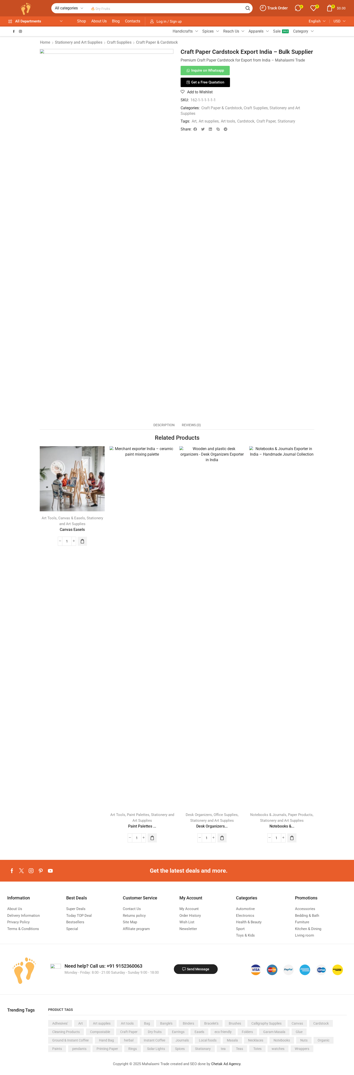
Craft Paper (265, 121)
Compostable (100, 1032)
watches (278, 1049)
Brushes (235, 1023)
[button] (274, 8)
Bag (147, 1023)
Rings (132, 1049)
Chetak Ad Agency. (226, 1064)
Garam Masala (274, 1032)
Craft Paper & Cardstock (157, 42)
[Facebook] (14, 31)
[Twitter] (21, 870)
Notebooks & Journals (268, 815)
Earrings (178, 1032)
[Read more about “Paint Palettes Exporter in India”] (152, 837)
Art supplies (209, 121)
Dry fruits (155, 1032)
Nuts (304, 1040)
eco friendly (223, 1032)
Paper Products (300, 815)
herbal (128, 1040)
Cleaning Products (66, 1032)
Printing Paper (107, 1049)
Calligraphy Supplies (266, 1023)
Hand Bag (106, 1040)
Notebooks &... (281, 826)
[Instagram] (20, 31)
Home (45, 42)
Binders (188, 1023)
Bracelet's (211, 1023)
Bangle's (166, 1023)
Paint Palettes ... (142, 826)
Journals (182, 1040)
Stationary (286, 121)
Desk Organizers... (212, 826)
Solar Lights (156, 1049)
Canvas (297, 1023)
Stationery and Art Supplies (78, 42)
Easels (199, 1032)
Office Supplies (226, 815)
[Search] (248, 8)
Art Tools (49, 518)
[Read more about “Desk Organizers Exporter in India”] (222, 837)
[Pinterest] (40, 870)
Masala (232, 1040)
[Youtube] (50, 870)
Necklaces (255, 1040)
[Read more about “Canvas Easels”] (82, 541)
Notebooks (282, 1040)
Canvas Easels (72, 529)
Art (194, 121)
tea (223, 1049)
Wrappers (302, 1049)
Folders (247, 1032)
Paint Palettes (138, 815)
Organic (323, 1040)
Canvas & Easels (71, 518)
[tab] (164, 425)
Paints (57, 1049)
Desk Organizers (199, 815)
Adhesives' (60, 1023)
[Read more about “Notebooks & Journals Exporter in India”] (291, 837)
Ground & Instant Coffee (70, 1040)
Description (164, 425)
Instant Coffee (154, 1040)
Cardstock (245, 121)
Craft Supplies (119, 42)
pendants (79, 1049)
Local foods (207, 1040)
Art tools (228, 121)
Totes (257, 1049)
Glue (299, 1032)
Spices (180, 1049)
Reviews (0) (191, 425)
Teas (239, 1049)
